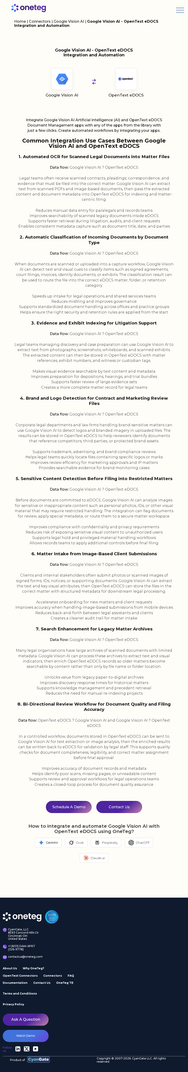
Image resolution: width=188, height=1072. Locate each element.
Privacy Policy (13, 1004)
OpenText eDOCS (126, 95)
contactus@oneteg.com (24, 956)
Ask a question (25, 1019)
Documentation (15, 983)
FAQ (71, 975)
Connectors (40, 21)
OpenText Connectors (20, 975)
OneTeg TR (64, 983)
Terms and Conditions (20, 993)
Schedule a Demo (69, 807)
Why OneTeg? (33, 968)
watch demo (25, 1036)
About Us (10, 968)
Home (20, 21)
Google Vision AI (69, 21)
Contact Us (119, 807)
